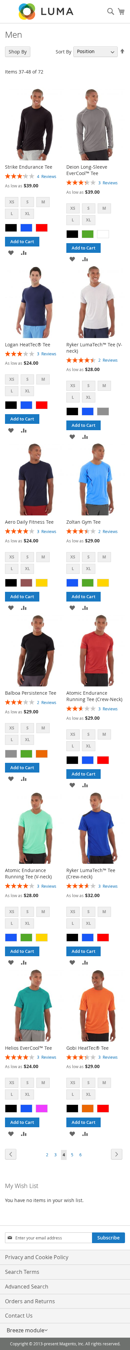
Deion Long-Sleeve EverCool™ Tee (86, 170)
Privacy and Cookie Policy (36, 1257)
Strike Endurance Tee (28, 167)
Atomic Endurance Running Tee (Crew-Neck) (94, 696)
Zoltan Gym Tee (83, 522)
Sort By (63, 51)
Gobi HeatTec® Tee (87, 1048)
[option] (11, 228)
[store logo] (46, 11)
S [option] (27, 202)
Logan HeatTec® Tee (27, 344)
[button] (11, 252)
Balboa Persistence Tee (30, 693)
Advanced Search (26, 1286)
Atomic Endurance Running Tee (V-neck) (28, 873)
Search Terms (22, 1272)
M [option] (43, 202)
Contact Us (19, 1315)
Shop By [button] (18, 51)
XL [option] (27, 213)
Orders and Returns (30, 1301)
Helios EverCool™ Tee (28, 1048)
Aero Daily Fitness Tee (29, 522)
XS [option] (11, 202)
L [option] (12, 213)
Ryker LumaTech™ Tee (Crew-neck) (90, 873)
